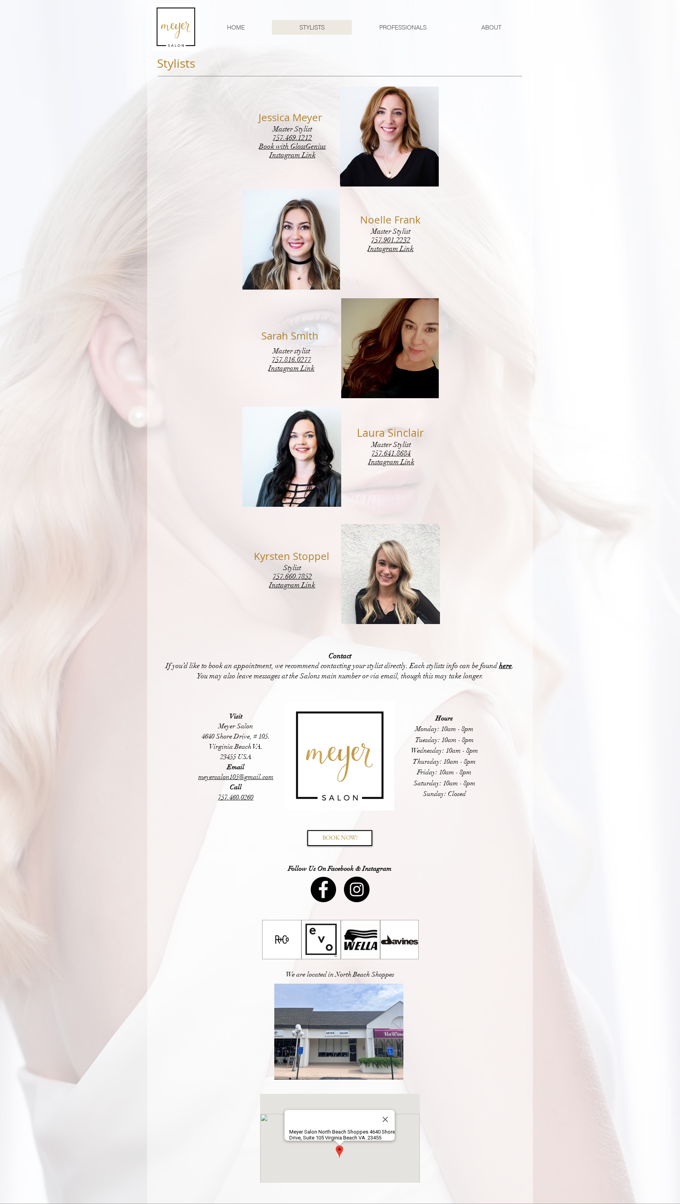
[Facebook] (323, 889)
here (505, 665)
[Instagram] (357, 889)
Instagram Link (293, 155)
